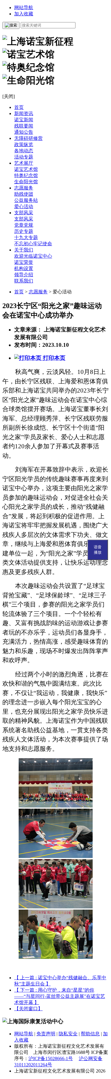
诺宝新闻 (23, 119)
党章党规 (23, 225)
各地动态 (23, 150)
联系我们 (23, 280)
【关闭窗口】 (28, 1008)
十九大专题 (26, 237)
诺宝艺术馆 (26, 169)
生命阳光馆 (26, 181)
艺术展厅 (23, 163)
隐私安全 (68, 1033)
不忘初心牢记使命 (33, 243)
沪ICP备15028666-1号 (50, 1058)
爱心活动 (23, 206)
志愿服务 (23, 187)
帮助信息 (90, 1033)
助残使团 (23, 194)
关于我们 (23, 249)
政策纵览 (23, 144)
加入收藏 (23, 13)
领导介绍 (23, 274)
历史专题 (23, 231)
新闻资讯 (23, 113)
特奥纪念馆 (26, 175)
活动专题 (23, 156)
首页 (19, 107)
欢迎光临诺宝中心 (33, 256)
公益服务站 (26, 200)
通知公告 (23, 132)
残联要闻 (23, 125)
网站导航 (23, 7)
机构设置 (23, 268)
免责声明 (45, 1033)
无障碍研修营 (28, 138)
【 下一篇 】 (59, 996)
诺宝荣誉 (23, 262)
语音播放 (98, 550)
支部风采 (23, 212)
